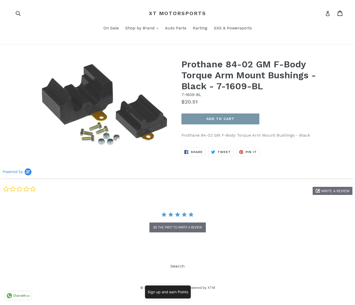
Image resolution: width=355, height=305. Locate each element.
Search (177, 266)
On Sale (111, 28)
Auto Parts (175, 28)
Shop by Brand (143, 27)
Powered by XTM (201, 288)
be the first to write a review (177, 227)
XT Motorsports (177, 13)
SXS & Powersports (233, 28)
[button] (332, 191)
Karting (200, 28)
